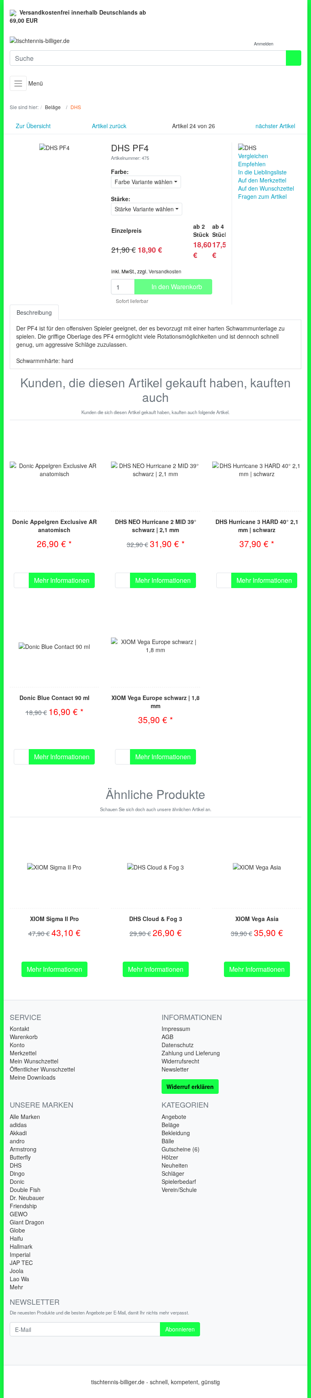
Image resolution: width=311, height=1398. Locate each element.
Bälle (168, 1141)
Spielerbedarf (179, 1181)
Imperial (20, 1254)
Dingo (17, 1173)
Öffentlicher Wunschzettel (42, 1069)
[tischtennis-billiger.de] (79, 41)
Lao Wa (19, 1279)
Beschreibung (34, 312)
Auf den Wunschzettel (266, 188)
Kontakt (19, 1028)
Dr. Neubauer (27, 1198)
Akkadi (18, 1133)
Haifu (16, 1238)
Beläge (170, 1125)
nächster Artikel (276, 126)
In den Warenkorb (176, 286)
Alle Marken (25, 1116)
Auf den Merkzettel (262, 180)
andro (17, 1141)
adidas (18, 1125)
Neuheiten (175, 1165)
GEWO (19, 1214)
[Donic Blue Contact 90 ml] (54, 645)
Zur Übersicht (32, 126)
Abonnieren (180, 1329)
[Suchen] (293, 58)
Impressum (176, 1028)
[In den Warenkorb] (21, 580)
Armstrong (23, 1149)
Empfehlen (252, 164)
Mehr (16, 1287)
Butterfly (20, 1157)
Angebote (174, 1116)
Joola (16, 1271)
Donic (17, 1181)
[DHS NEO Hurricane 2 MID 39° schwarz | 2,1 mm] (155, 470)
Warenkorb (24, 1037)
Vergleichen (253, 156)
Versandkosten (165, 271)
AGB (167, 1037)
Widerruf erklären (190, 1086)
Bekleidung (176, 1133)
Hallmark (21, 1246)
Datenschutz (178, 1045)
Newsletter (175, 1069)
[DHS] (247, 146)
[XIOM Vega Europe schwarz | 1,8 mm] (155, 646)
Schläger (173, 1173)
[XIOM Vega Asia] (257, 866)
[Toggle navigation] (18, 83)
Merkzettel (23, 1053)
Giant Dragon (27, 1222)
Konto (17, 1045)
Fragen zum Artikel (262, 196)
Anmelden (264, 43)
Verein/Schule (179, 1189)
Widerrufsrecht (180, 1061)
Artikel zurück (108, 126)
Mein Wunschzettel (34, 1061)
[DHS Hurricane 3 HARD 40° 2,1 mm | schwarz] (256, 470)
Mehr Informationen (61, 580)
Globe (17, 1230)
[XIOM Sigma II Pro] (54, 866)
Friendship (23, 1206)
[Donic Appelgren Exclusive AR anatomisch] (54, 470)
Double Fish (25, 1189)
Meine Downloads (32, 1077)
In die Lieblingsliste (262, 172)
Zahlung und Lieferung (191, 1053)
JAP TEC (21, 1262)
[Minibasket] (293, 43)
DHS (15, 1165)
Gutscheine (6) (181, 1149)
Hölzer (170, 1157)
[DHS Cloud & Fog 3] (155, 866)
